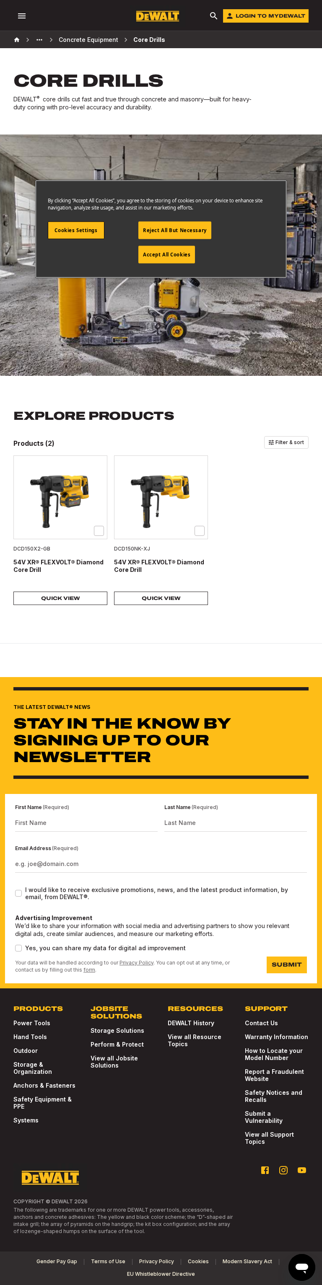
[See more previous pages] (39, 40)
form (89, 970)
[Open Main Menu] (21, 16)
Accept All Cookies (166, 254)
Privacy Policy (136, 962)
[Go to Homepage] (157, 16)
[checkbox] (99, 531)
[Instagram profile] (283, 1170)
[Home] (16, 40)
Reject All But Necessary (175, 230)
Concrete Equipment (88, 39)
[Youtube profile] (302, 1170)
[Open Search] (213, 16)
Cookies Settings (76, 230)
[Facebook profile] (265, 1170)
